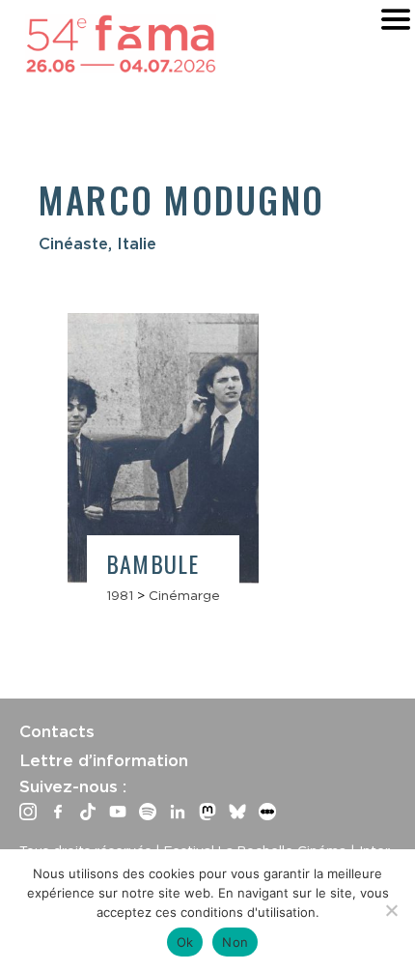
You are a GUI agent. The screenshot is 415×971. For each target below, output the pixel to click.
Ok (185, 942)
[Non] (391, 910)
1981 (119, 595)
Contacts (57, 731)
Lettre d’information (103, 760)
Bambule (152, 563)
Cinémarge (184, 595)
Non (235, 942)
